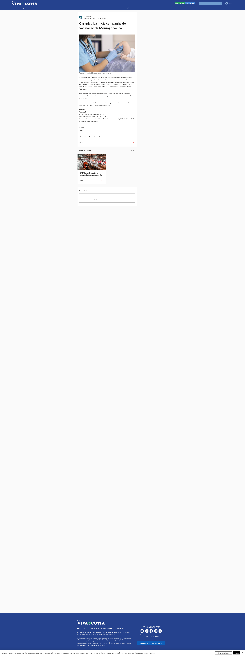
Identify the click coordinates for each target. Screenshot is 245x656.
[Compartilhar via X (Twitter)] (85, 136)
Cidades (81, 127)
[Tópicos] (156, 631)
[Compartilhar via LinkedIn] (89, 136)
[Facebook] (151, 631)
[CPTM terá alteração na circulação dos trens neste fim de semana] (92, 162)
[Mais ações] (134, 17)
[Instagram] (147, 631)
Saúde (81, 130)
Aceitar (237, 653)
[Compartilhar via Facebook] (80, 136)
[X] (160, 631)
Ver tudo (132, 150)
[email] (142, 631)
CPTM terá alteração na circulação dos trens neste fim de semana (91, 174)
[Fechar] (243, 652)
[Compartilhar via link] (94, 136)
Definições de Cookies (223, 653)
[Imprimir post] (99, 136)
